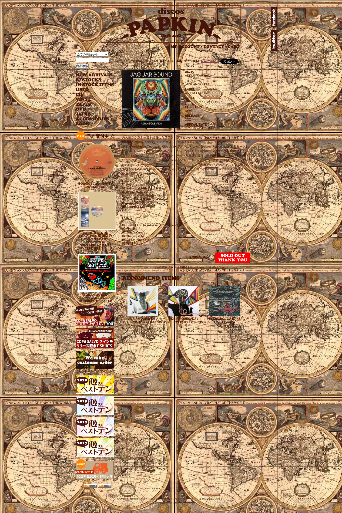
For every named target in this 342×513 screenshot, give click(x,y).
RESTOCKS (91, 80)
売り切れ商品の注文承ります (95, 371)
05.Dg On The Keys (136, 240)
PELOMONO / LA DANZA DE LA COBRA (224, 320)
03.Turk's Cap (132, 232)
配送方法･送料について (186, 499)
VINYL (84, 99)
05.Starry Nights (133, 203)
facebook (274, 17)
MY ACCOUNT (187, 46)
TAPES (83, 104)
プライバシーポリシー (213, 499)
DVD (81, 109)
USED (91, 89)
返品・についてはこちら (211, 267)
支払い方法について (159, 499)
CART (234, 46)
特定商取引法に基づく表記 (131, 499)
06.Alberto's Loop (135, 207)
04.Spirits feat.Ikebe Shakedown (145, 199)
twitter (274, 40)
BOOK (83, 124)
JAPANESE (91, 114)
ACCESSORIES (92, 119)
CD (79, 94)
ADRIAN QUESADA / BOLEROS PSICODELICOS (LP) (183, 322)
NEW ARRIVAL (94, 75)
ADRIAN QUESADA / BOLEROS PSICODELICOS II (142, 322)
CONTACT (215, 46)
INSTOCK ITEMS (95, 85)
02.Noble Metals (133, 192)
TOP (125, 61)
